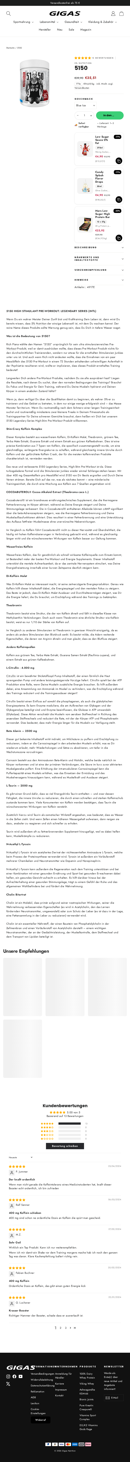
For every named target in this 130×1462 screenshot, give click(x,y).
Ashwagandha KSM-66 (87, 1391)
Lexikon (35, 1403)
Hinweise (82, 279)
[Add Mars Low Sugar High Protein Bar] (119, 238)
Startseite (10, 47)
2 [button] (60, 1328)
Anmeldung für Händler (63, 1375)
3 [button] (65, 1328)
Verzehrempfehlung (91, 270)
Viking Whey (87, 1383)
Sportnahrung (22, 22)
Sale (71, 30)
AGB (33, 1397)
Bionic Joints (87, 1399)
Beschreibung (86, 247)
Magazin (85, 30)
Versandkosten (82, 87)
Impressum (61, 1389)
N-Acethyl (12, 852)
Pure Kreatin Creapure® (86, 1407)
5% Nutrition (83, 63)
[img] (17, 1166)
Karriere (59, 1383)
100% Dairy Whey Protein (87, 1375)
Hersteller (45, 30)
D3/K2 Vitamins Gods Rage (89, 1427)
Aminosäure (94, 852)
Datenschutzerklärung (40, 1385)
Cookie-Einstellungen (38, 1411)
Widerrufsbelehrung (40, 1380)
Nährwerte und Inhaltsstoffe (87, 258)
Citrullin (11, 676)
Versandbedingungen (40, 1374)
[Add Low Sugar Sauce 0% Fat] (119, 160)
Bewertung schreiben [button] (65, 1146)
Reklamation (37, 1391)
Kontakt (59, 1395)
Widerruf (40, 1420)
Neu (59, 30)
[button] (83, 58)
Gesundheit (72, 22)
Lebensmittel (48, 22)
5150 (47, 344)
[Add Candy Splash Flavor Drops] (119, 199)
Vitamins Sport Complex (88, 1417)
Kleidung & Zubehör (101, 22)
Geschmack (84, 99)
